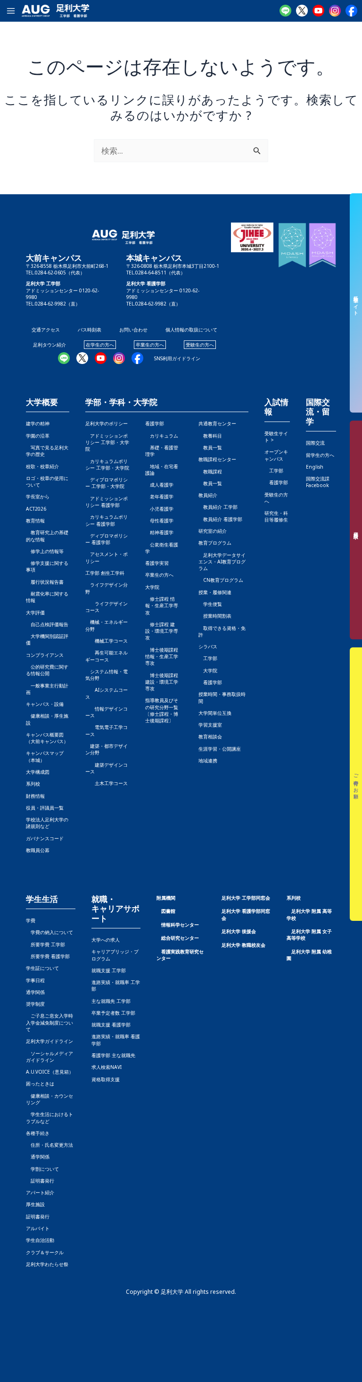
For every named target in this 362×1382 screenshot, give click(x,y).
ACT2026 (36, 508)
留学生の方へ (320, 455)
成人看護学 (159, 484)
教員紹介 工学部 (218, 507)
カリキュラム (161, 435)
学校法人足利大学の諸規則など (47, 822)
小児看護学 (159, 508)
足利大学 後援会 (239, 931)
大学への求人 (105, 939)
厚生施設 (35, 1204)
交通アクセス (46, 329)
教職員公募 (37, 850)
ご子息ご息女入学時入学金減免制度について (49, 1022)
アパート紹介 (40, 1192)
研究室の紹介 (212, 531)
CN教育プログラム (220, 580)
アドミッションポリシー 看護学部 (106, 501)
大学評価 (35, 612)
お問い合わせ (133, 329)
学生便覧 (210, 604)
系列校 (33, 783)
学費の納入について (49, 932)
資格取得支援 (105, 1079)
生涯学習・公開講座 (219, 748)
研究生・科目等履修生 (276, 516)
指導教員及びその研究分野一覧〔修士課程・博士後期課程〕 (161, 710)
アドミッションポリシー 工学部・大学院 (107, 442)
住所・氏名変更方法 (49, 1145)
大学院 (207, 670)
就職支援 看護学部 (111, 1024)
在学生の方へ (100, 344)
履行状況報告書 (45, 582)
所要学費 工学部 (45, 944)
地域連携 (207, 760)
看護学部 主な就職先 (113, 1055)
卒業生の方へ (150, 344)
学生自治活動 (40, 1240)
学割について (42, 1169)
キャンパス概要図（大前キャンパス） (47, 738)
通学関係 (35, 992)
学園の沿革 (37, 435)
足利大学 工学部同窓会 (246, 897)
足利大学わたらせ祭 (47, 1264)
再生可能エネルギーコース (106, 655)
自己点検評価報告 (47, 624)
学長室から (37, 496)
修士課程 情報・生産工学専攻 (161, 606)
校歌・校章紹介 (42, 466)
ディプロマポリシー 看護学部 (106, 539)
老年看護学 (159, 496)
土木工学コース (106, 783)
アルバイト (37, 1228)
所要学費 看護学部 (48, 956)
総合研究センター (180, 938)
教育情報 (35, 520)
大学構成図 (37, 772)
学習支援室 (210, 724)
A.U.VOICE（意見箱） (50, 1071)
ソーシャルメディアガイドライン (49, 1056)
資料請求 (356, 530)
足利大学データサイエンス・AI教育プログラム (222, 562)
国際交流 (315, 442)
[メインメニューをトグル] (11, 11)
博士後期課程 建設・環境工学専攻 (161, 682)
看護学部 (154, 423)
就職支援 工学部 (108, 970)
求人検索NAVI (106, 1067)
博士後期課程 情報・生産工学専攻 (161, 656)
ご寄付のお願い (356, 784)
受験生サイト (356, 303)
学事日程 (35, 980)
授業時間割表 (214, 615)
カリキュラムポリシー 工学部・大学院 (107, 464)
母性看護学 (159, 520)
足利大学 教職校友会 (243, 945)
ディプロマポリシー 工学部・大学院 (106, 482)
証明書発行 (40, 1180)
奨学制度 (35, 1004)
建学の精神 (37, 423)
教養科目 (210, 435)
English (314, 466)
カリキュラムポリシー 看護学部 (106, 520)
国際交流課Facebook (317, 481)
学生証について (42, 968)
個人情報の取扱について (191, 329)
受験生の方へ (200, 344)
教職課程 (210, 471)
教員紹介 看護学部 (220, 519)
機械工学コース (106, 640)
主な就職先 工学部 (111, 1001)
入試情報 (276, 407)
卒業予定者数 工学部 (113, 1013)
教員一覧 (210, 447)
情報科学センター (180, 924)
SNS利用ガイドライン (177, 358)
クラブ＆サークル (45, 1252)
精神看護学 (159, 532)
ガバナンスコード (45, 838)
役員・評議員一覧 (45, 807)
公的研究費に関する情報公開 (47, 670)
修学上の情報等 (45, 551)
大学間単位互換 (214, 713)
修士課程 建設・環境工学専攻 (161, 631)
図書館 (168, 911)
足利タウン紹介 (49, 344)
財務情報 (35, 796)
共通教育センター (217, 423)
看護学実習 (157, 563)
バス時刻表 (89, 329)
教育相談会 (210, 736)
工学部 (207, 658)
